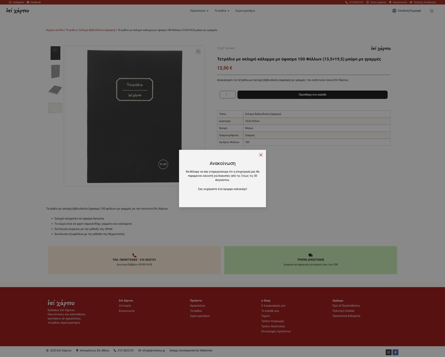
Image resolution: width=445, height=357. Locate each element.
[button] (260, 154)
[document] (222, 178)
